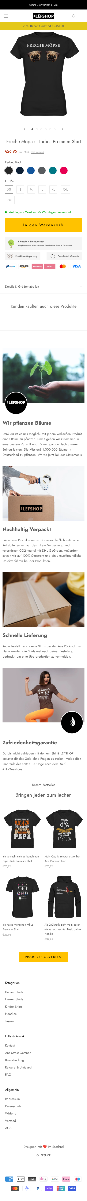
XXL (65, 189)
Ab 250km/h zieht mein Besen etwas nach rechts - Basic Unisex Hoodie (63, 929)
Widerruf (11, 1113)
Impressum (12, 1099)
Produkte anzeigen (43, 957)
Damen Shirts (14, 992)
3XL (9, 200)
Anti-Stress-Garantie (18, 1053)
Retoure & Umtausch (19, 1067)
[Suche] (74, 16)
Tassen (9, 1021)
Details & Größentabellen (22, 286)
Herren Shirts (14, 999)
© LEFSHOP (44, 1155)
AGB (8, 1128)
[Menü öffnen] (6, 16)
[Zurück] (24, 129)
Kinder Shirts (13, 1006)
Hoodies (10, 1013)
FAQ (8, 1074)
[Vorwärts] (62, 129)
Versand (10, 1120)
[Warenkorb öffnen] (81, 16)
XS (9, 189)
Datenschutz (13, 1106)
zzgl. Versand (37, 152)
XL (53, 189)
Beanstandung (14, 1060)
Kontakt (10, 1045)
